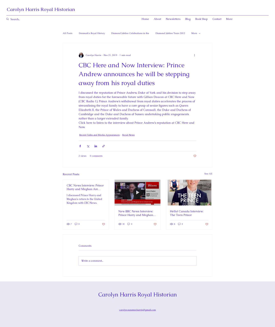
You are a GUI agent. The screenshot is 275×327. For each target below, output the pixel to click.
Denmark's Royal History (92, 33)
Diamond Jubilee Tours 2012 (170, 33)
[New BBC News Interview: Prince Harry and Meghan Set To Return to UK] (138, 192)
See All (208, 173)
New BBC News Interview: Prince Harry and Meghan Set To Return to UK (135, 213)
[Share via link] (103, 146)
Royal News (128, 134)
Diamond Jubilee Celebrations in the (130, 33)
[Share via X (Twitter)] (87, 146)
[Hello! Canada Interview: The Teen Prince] (189, 192)
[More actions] (194, 55)
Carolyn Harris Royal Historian (41, 9)
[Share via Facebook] (80, 146)
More (194, 33)
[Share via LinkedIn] (95, 146)
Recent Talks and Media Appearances (99, 134)
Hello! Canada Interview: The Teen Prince (186, 213)
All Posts (67, 33)
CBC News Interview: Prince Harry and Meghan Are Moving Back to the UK (85, 187)
